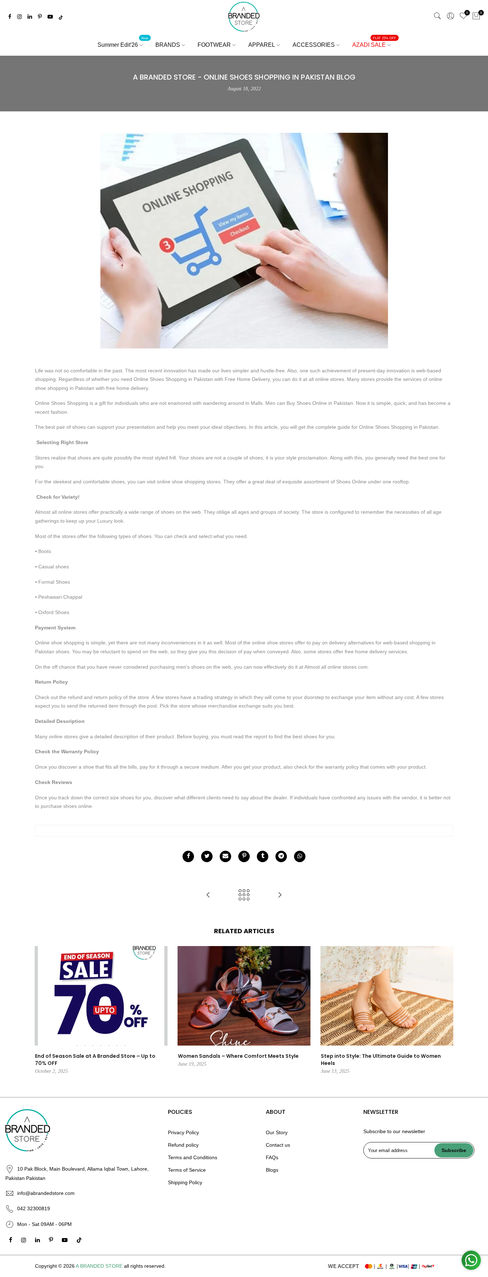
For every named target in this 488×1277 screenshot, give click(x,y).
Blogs (272, 1170)
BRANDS (167, 45)
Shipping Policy (185, 1182)
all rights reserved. (145, 1266)
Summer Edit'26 (123, 42)
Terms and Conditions (192, 1157)
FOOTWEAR (214, 45)
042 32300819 (33, 1208)
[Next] (446, 1011)
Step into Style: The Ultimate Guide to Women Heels (381, 1059)
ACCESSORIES (314, 45)
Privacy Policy (183, 1132)
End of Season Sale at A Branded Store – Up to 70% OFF (95, 1059)
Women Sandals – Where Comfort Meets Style (238, 1056)
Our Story (277, 1132)
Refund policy (183, 1145)
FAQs (272, 1157)
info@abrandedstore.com (46, 1193)
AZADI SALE (374, 42)
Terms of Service (187, 1170)
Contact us (278, 1145)
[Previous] (42, 1011)
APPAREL (261, 45)
